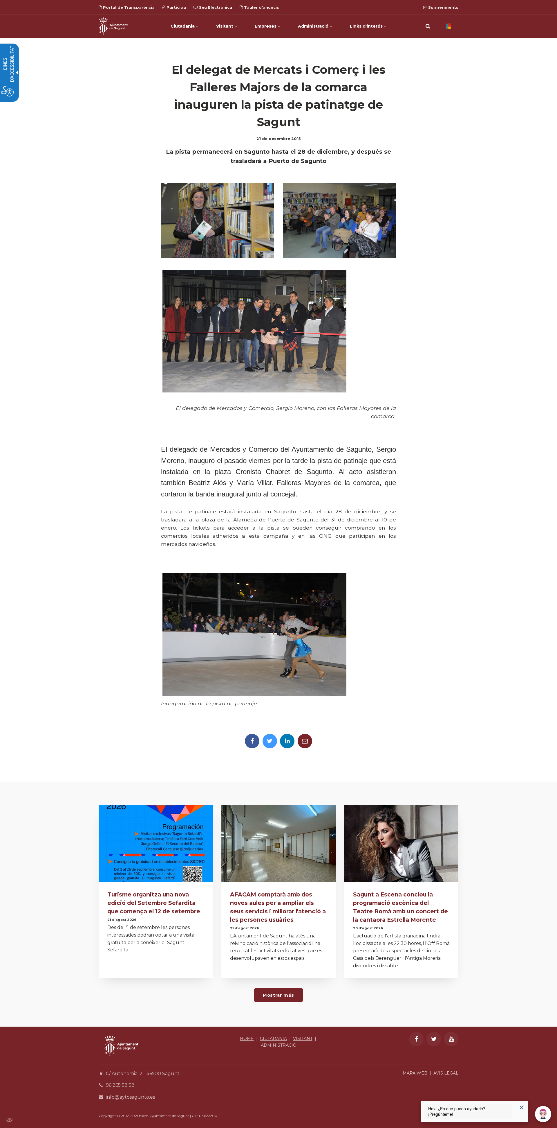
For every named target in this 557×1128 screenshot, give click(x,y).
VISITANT (302, 1038)
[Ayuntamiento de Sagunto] (121, 1060)
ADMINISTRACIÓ (278, 1045)
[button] (428, 26)
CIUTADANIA (273, 1038)
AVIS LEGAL (445, 1073)
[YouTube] (451, 1039)
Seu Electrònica (215, 7)
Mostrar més (278, 995)
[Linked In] (287, 741)
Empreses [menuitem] (266, 26)
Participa (175, 7)
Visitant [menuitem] (225, 26)
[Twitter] (270, 741)
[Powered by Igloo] (9, 1120)
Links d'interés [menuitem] (367, 26)
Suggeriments (442, 7)
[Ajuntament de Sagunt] (113, 26)
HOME (247, 1038)
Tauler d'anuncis (261, 7)
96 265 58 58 (120, 1085)
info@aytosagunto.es (130, 1097)
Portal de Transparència (128, 7)
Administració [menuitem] (314, 26)
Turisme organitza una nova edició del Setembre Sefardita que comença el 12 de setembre (153, 903)
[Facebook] (252, 741)
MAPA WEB (415, 1073)
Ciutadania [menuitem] (183, 26)
